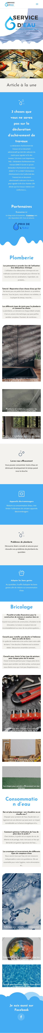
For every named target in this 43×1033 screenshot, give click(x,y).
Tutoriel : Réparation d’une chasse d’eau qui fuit (21, 289)
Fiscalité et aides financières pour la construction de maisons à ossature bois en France (21, 617)
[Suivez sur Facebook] (21, 1016)
